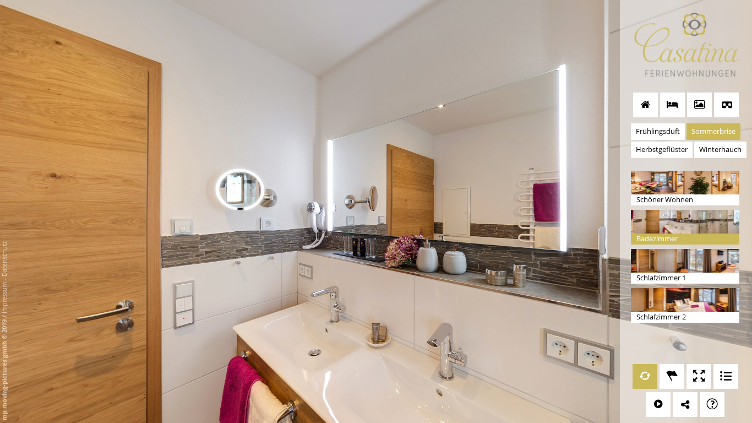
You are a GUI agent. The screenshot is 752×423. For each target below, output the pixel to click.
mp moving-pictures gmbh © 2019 (4, 369)
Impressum (4, 297)
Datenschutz (4, 258)
